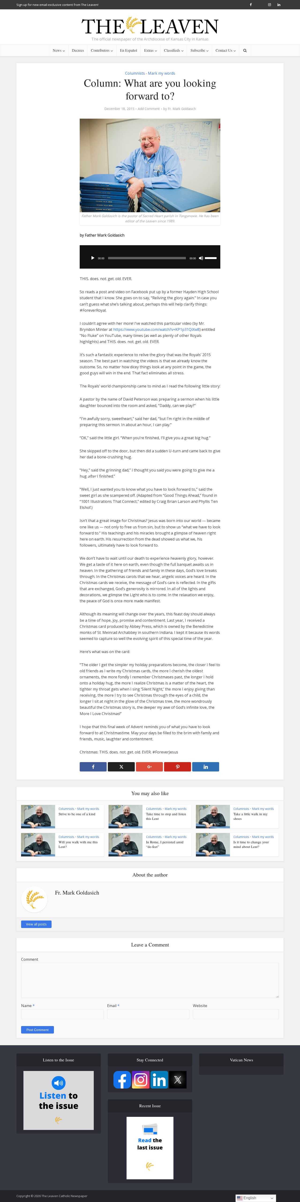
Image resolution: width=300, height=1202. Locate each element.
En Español (128, 50)
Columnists (135, 73)
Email (113, 1005)
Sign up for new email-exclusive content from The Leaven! (57, 5)
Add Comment (149, 109)
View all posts (36, 924)
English (249, 1198)
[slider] (211, 257)
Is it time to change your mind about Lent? (251, 844)
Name (28, 1005)
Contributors (100, 50)
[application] (150, 257)
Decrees (78, 50)
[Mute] (201, 258)
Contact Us (224, 50)
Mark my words (161, 73)
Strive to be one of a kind (77, 813)
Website (200, 1005)
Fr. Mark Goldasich (182, 109)
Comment (29, 959)
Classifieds (172, 50)
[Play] (92, 258)
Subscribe (198, 50)
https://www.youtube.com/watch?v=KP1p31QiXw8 (156, 329)
